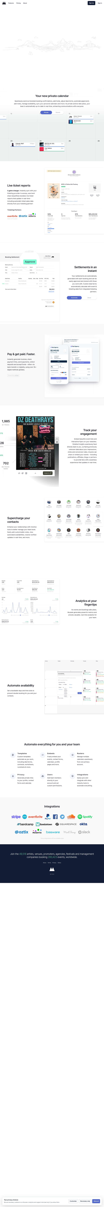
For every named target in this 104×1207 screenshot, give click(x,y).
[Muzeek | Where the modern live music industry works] (4, 3)
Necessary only (85, 1201)
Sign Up (91, 3)
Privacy (54, 862)
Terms (49, 862)
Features (11, 3)
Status (59, 862)
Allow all (96, 1201)
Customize (73, 1201)
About (25, 3)
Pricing (18, 3)
